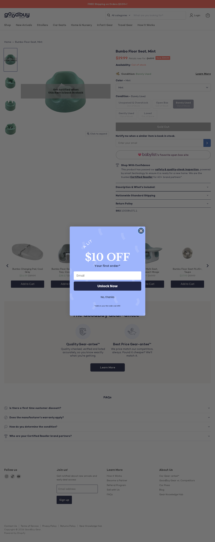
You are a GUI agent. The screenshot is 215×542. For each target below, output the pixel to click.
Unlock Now (107, 286)
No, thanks (107, 297)
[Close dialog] (141, 231)
